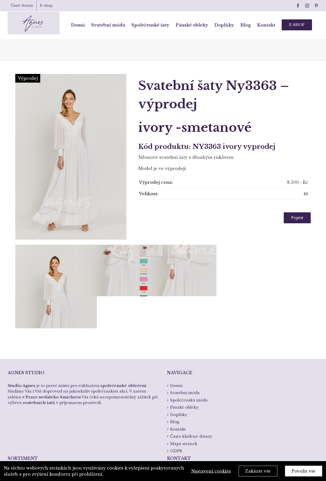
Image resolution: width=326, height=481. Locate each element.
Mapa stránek (183, 443)
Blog (174, 421)
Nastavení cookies (211, 471)
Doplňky (178, 414)
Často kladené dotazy (191, 436)
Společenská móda (189, 400)
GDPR (176, 450)
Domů (176, 385)
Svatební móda (185, 392)
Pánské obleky (184, 407)
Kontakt (178, 429)
